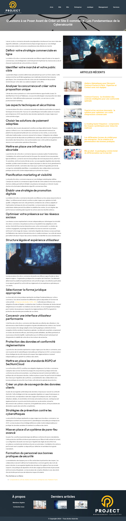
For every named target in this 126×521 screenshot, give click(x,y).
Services (116, 7)
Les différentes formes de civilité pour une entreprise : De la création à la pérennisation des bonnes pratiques (100, 139)
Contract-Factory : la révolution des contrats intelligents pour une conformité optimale (101, 99)
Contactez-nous (18, 507)
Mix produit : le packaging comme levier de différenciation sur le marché (101, 152)
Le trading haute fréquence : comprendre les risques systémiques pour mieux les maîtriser (101, 126)
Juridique (90, 7)
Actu (51, 7)
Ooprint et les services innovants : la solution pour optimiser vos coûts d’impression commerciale (99, 112)
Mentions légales (19, 502)
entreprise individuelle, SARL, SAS (26, 302)
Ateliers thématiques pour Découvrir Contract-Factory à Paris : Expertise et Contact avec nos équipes (100, 85)
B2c (67, 7)
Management (103, 7)
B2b (59, 7)
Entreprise (78, 7)
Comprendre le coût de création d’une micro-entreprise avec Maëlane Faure (34, 480)
